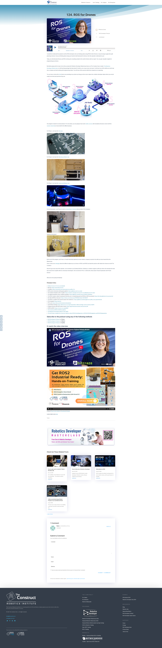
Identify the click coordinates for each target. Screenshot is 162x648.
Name (58, 525)
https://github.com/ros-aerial (75, 291)
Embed (68, 411)
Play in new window (55, 411)
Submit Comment (104, 572)
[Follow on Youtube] (15, 621)
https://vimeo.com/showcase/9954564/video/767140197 (74, 297)
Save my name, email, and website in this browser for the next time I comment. (68, 570)
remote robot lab (51, 125)
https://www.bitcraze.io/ (57, 287)
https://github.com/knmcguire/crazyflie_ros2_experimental (88, 299)
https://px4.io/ (57, 301)
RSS (57, 414)
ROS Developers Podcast (104, 33)
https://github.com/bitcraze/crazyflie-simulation (80, 294)
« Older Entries (50, 514)
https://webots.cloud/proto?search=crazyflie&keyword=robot (80, 292)
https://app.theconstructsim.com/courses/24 (77, 306)
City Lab (60, 131)
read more (50, 479)
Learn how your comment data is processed (76, 578)
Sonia (104, 29)
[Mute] (110, 408)
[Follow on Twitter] (7, 621)
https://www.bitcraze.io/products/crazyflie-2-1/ (63, 289)
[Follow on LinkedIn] (12, 621)
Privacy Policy (126, 629)
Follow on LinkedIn (56, 285)
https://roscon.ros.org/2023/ (61, 308)
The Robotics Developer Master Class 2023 (58, 311)
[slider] (113, 409)
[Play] (48, 408)
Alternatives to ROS (100, 469)
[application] (81, 409)
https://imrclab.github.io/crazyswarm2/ (103, 296)
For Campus (104, 2)
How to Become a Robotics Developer (81, 469)
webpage (57, 263)
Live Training (96, 2)
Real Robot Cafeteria (72, 209)
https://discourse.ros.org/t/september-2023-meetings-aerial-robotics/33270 (76, 304)
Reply (109, 526)
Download (63, 411)
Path (60, 74)
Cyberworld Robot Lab (64, 183)
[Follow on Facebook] (10, 621)
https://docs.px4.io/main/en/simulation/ (61, 303)
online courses (89, 123)
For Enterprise (111, 2)
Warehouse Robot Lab (64, 157)
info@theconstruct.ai (10, 616)
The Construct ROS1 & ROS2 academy (57, 309)
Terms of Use (125, 631)
